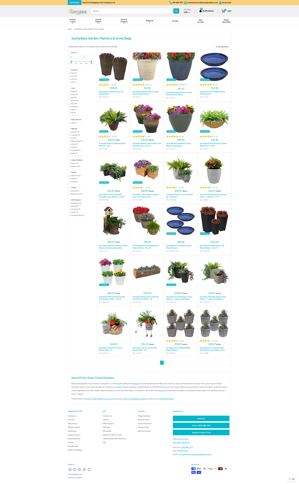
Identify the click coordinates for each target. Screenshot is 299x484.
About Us (201, 418)
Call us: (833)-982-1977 (201, 425)
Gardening (72, 431)
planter (136, 383)
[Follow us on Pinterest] (84, 469)
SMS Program (108, 423)
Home (70, 29)
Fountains (72, 416)
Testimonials (74, 2)
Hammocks (72, 423)
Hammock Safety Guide (112, 435)
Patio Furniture (74, 427)
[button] (222, 46)
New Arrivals (73, 446)
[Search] (176, 11)
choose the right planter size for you (99, 399)
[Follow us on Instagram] (79, 469)
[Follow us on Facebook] (70, 469)
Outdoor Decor (74, 435)
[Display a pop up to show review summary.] (186, 85)
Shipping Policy (144, 416)
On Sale (71, 442)
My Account (226, 2)
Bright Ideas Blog (166, 399)
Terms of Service (145, 423)
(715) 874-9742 (182, 451)
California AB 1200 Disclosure (115, 438)
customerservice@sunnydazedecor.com (195, 454)
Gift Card (106, 427)
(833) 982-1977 (187, 447)
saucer (162, 390)
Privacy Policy (143, 427)
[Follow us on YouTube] (89, 469)
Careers (106, 419)
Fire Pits (71, 419)
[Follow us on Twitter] (74, 469)
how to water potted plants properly (132, 399)
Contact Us (107, 416)
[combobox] (132, 11)
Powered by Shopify (75, 478)
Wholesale (107, 431)
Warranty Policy (144, 431)
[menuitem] (73, 21)
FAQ (104, 442)
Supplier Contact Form (201, 432)
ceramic (119, 387)
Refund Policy (143, 419)
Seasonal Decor (74, 438)
